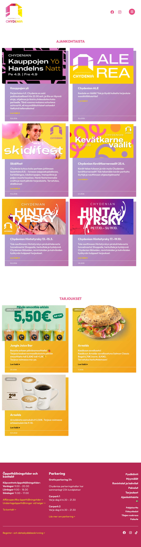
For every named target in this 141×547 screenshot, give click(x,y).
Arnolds (83, 345)
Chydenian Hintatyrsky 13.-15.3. (31, 239)
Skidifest (16, 163)
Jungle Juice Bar (21, 345)
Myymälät (132, 478)
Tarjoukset (131, 492)
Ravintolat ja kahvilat (125, 483)
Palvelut (133, 488)
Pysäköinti (132, 474)
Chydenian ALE (88, 88)
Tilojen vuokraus (130, 515)
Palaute (134, 519)
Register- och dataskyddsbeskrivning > (24, 532)
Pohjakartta (132, 507)
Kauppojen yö (19, 88)
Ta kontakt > (9, 509)
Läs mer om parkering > (62, 516)
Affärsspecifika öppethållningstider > (23, 499)
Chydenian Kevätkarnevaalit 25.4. (101, 163)
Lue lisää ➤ (15, 113)
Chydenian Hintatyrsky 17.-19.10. (100, 239)
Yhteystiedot (131, 511)
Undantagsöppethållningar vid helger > (24, 503)
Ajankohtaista (129, 497)
